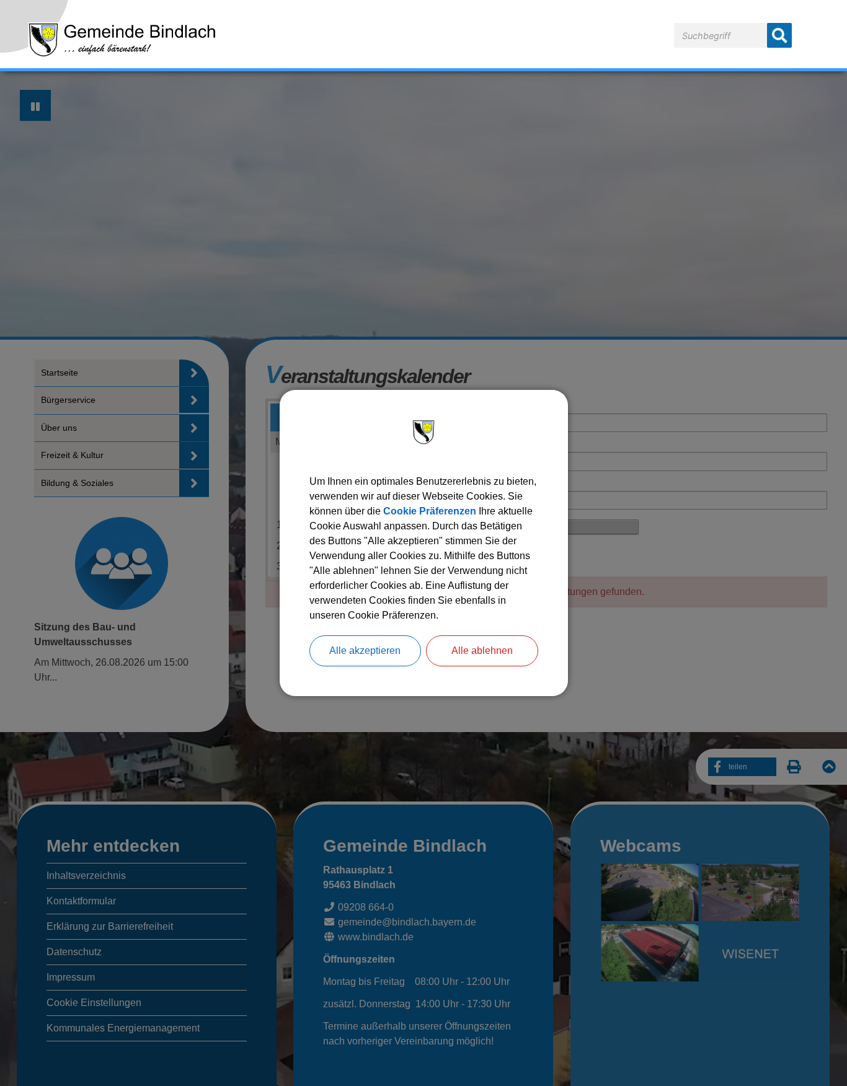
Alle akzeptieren (365, 650)
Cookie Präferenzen (429, 511)
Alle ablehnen (482, 650)
